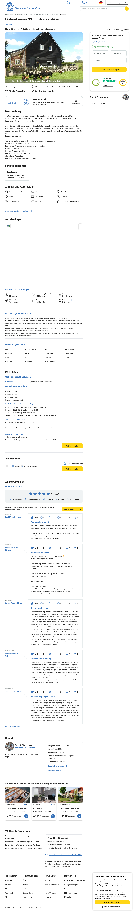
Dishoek (50, 318)
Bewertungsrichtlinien (12, 509)
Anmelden (75, 3)
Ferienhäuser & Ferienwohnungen (15, 14)
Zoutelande (37, 320)
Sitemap (8, 897)
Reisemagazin (50, 889)
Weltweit (9, 893)
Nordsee (8, 880)
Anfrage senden (72, 446)
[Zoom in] (80, 225)
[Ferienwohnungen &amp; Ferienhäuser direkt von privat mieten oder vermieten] (22, 8)
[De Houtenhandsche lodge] (44, 795)
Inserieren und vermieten (74, 880)
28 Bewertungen (29, 747)
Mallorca (9, 889)
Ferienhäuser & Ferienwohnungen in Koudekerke (23, 848)
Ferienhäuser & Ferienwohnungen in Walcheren (23, 845)
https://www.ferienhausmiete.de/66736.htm (65, 855)
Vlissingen (26, 320)
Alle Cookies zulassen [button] (112, 902)
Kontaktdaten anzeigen (98, 103)
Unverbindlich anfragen (109, 69)
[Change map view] (8, 226)
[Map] (44, 254)
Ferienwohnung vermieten (118, 3)
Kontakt (48, 897)
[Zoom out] (80, 228)
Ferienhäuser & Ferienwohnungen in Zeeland (22, 842)
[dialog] (112, 891)
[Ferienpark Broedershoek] (70, 795)
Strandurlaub (63, 838)
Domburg (8, 320)
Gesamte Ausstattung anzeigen (16, 211)
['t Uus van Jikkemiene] (17, 795)
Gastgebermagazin (72, 884)
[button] (112, 907)
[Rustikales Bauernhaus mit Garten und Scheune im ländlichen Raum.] (44, 57)
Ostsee (8, 884)
